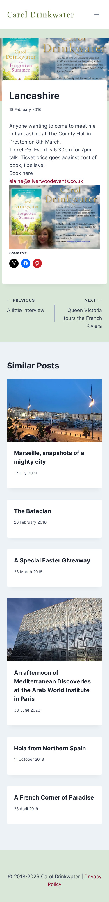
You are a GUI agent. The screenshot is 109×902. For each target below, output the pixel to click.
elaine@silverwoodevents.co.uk (46, 181)
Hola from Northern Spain (50, 748)
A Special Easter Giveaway (52, 560)
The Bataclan (32, 511)
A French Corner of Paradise (54, 797)
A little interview (25, 305)
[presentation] (54, 410)
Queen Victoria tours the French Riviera (83, 313)
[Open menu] (96, 14)
